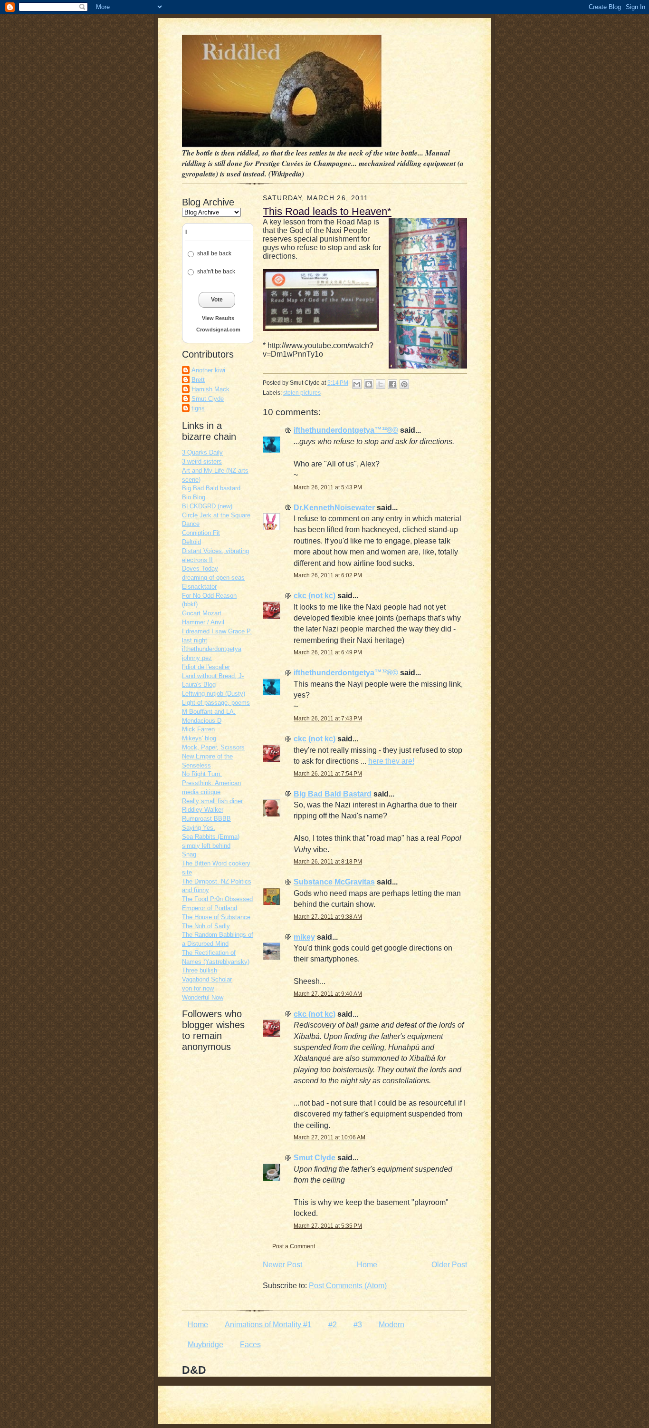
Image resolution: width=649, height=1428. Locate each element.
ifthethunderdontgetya (211, 648)
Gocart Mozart (201, 613)
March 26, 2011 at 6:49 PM (328, 652)
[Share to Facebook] (392, 384)
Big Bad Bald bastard (211, 488)
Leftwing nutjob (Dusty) (213, 693)
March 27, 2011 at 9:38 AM (328, 917)
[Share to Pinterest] (404, 384)
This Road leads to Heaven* (327, 211)
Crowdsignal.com (218, 329)
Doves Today (200, 568)
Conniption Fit (201, 532)
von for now (198, 988)
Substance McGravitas (334, 882)
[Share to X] (380, 384)
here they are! (391, 761)
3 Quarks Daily (202, 452)
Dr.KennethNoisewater (334, 508)
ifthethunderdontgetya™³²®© (346, 430)
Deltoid (191, 541)
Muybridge (205, 1345)
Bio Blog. (194, 497)
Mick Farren (198, 729)
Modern (391, 1325)
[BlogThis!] (368, 384)
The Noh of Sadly (206, 926)
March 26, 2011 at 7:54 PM (328, 774)
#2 (332, 1325)
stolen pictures (302, 393)
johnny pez (197, 657)
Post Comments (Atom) (348, 1286)
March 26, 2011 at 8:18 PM (328, 862)
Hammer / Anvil (203, 622)
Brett (198, 379)
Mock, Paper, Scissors (213, 747)
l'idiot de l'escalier (206, 666)
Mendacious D (201, 720)
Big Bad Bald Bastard (333, 794)
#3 (357, 1325)
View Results (218, 318)
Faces (250, 1345)
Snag (189, 854)
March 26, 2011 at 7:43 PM (328, 718)
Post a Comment (293, 1246)
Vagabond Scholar (207, 979)
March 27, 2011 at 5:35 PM (328, 1226)
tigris (198, 408)
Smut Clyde (207, 398)
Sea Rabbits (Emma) (210, 836)
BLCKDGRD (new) (207, 506)
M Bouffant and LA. (209, 711)
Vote (217, 299)
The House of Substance (216, 917)
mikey (304, 937)
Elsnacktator (199, 586)
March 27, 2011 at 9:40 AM (328, 994)
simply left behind (206, 845)
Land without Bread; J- (213, 676)
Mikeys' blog (199, 738)
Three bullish (199, 970)
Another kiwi (208, 370)
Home (367, 1265)
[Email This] (357, 384)
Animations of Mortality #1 (268, 1325)
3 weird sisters (202, 461)
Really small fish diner (212, 801)
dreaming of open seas (213, 577)
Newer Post (282, 1265)
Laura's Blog (199, 684)
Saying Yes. (198, 827)
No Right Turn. (202, 773)
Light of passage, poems (216, 702)
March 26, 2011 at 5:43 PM (328, 487)
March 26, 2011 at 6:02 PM (328, 575)
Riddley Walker (202, 809)
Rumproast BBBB (206, 818)
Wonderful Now (202, 997)
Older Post (449, 1265)
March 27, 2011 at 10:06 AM (329, 1137)
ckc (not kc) (314, 596)
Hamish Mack (210, 389)
